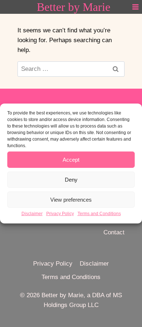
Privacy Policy (60, 213)
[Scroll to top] (132, 295)
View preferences (71, 199)
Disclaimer (32, 213)
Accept (71, 159)
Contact (114, 232)
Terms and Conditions (99, 213)
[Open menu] (135, 6)
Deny (71, 179)
